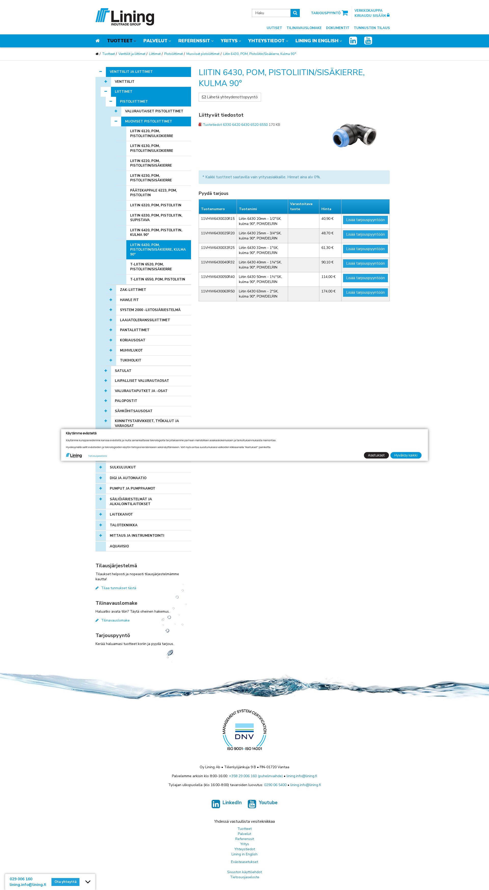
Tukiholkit (130, 360)
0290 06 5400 (275, 785)
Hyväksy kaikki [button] (405, 455)
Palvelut (155, 41)
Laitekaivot (121, 514)
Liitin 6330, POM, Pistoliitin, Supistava (156, 218)
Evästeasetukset (244, 861)
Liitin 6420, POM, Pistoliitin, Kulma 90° (156, 232)
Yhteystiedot (266, 41)
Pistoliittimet (173, 54)
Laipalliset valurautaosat (142, 381)
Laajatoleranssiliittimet (145, 320)
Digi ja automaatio (128, 478)
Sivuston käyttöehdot (244, 872)
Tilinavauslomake (304, 28)
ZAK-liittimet (133, 290)
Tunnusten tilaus (372, 28)
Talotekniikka (124, 525)
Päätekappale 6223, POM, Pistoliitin (153, 193)
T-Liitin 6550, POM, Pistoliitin (157, 279)
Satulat (123, 371)
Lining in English (316, 41)
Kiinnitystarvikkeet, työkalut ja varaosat (147, 423)
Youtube (268, 802)
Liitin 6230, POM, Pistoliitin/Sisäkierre (151, 178)
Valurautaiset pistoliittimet (154, 111)
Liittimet (155, 54)
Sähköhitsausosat (134, 411)
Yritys (229, 41)
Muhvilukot (131, 350)
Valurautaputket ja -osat (141, 391)
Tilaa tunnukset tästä (118, 588)
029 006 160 (21, 879)
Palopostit (126, 401)
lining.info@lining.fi (302, 776)
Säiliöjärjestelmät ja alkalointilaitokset (131, 501)
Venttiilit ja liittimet (131, 54)
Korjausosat (132, 340)
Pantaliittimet (135, 330)
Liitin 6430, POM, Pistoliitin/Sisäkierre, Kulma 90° (259, 54)
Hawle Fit (129, 300)
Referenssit (194, 41)
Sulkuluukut (123, 467)
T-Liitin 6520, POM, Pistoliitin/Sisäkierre (151, 267)
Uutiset (274, 28)
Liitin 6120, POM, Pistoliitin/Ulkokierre (151, 133)
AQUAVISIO (119, 546)
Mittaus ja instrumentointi (137, 535)
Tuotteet (120, 41)
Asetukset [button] (376, 455)
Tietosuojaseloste (244, 877)
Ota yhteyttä (65, 882)
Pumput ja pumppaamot (132, 488)
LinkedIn (232, 802)
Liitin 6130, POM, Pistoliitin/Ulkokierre (151, 148)
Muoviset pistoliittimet (203, 54)
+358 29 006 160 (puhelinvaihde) (256, 776)
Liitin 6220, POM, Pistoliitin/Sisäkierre (151, 163)
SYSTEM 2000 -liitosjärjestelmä (150, 310)
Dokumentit (337, 28)
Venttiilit (124, 81)
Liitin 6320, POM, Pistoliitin (155, 205)
